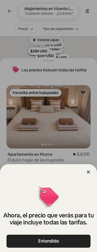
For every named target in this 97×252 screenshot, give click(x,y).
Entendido (48, 241)
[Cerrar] (88, 172)
